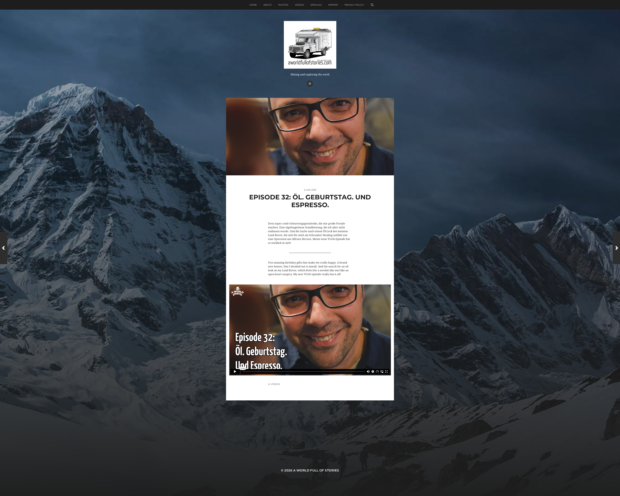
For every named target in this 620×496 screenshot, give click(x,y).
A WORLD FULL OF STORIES (316, 470)
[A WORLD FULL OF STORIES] (310, 45)
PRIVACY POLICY (354, 4)
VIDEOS (299, 4)
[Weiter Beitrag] (616, 248)
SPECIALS (316, 4)
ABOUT (267, 4)
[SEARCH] (372, 4)
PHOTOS (283, 4)
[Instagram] (310, 84)
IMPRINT (333, 4)
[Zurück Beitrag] (3, 248)
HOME (253, 4)
